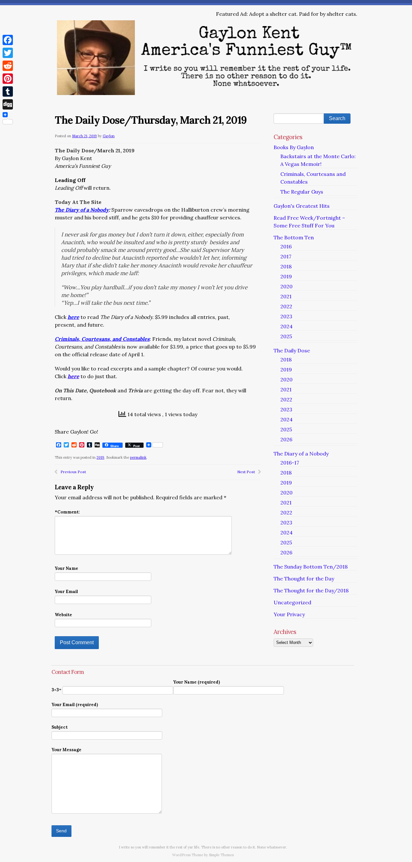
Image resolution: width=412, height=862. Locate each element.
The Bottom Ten (294, 237)
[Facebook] (7, 40)
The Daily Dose (292, 350)
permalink (138, 457)
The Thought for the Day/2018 (311, 590)
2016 (286, 246)
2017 (285, 256)
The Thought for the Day (304, 578)
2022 (286, 306)
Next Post (246, 471)
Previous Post (73, 471)
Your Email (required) (75, 704)
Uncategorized (292, 602)
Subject (60, 727)
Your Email (66, 591)
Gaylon (109, 136)
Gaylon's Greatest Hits (302, 206)
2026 (286, 439)
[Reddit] (7, 65)
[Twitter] (7, 52)
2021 (286, 296)
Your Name (66, 568)
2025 (286, 336)
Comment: (67, 512)
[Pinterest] (7, 78)
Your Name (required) (196, 682)
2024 (286, 326)
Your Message (66, 749)
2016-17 (289, 462)
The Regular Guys (301, 191)
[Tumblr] (7, 91)
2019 (100, 457)
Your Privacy (289, 614)
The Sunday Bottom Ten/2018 (311, 566)
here (73, 376)
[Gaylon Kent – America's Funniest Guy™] (206, 91)
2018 (286, 266)
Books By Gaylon (294, 147)
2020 (286, 286)
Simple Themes (221, 855)
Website (63, 615)
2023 (286, 316)
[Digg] (7, 104)
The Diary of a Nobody (301, 453)
